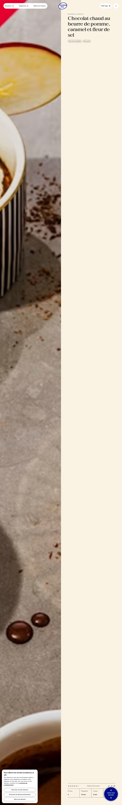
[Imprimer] (114, 786)
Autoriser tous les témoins (19, 789)
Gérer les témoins (20, 799)
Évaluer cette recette (93, 785)
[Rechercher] (116, 5)
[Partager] (111, 786)
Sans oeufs (87, 41)
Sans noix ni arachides (75, 41)
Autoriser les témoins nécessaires (19, 794)
